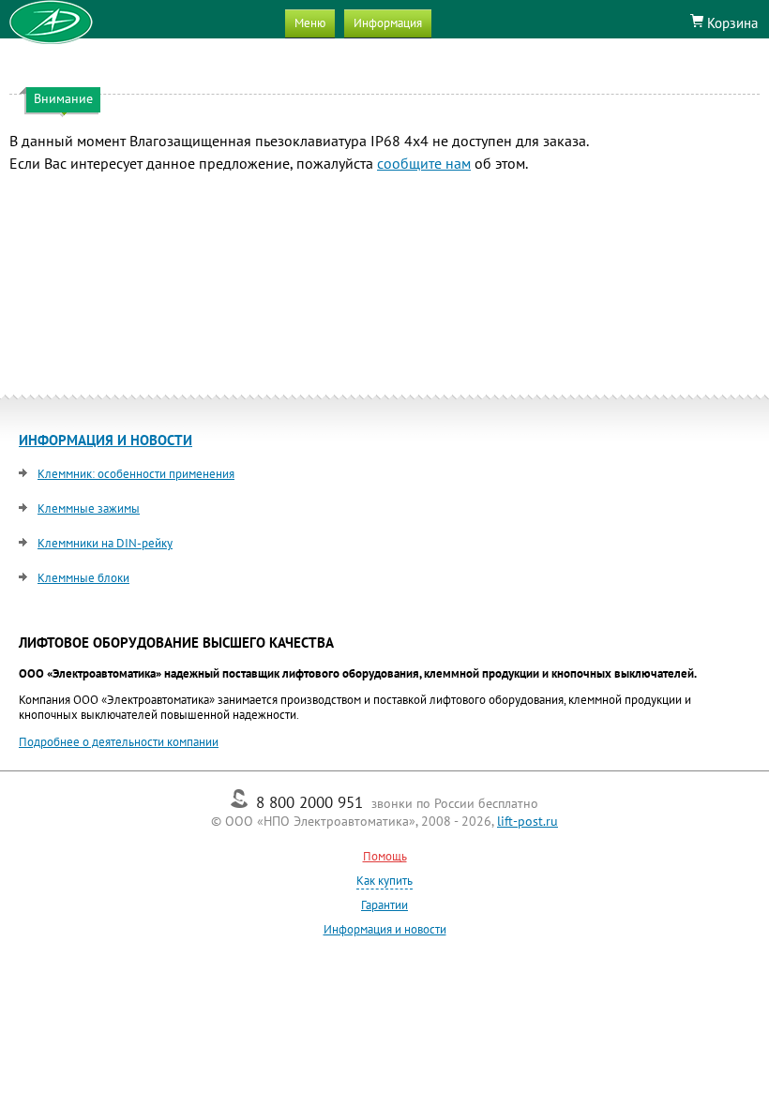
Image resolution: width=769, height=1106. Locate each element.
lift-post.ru (527, 821)
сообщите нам (424, 163)
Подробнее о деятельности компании (119, 742)
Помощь (385, 856)
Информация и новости (385, 929)
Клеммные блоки (83, 578)
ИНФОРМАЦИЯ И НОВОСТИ (105, 440)
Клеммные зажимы (89, 508)
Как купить (384, 881)
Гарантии (384, 905)
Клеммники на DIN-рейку (105, 543)
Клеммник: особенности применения (136, 474)
